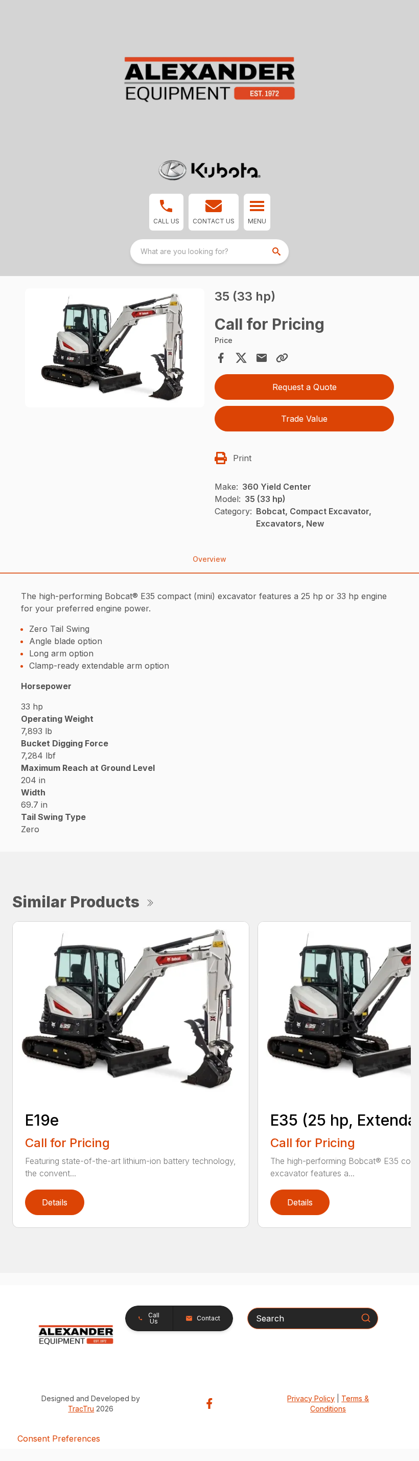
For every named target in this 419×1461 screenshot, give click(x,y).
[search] (277, 251)
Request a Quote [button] (304, 387)
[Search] (366, 1318)
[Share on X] (241, 358)
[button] (166, 212)
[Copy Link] (282, 358)
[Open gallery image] (114, 348)
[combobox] (209, 251)
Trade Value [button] (304, 419)
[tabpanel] (114, 349)
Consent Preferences (58, 1438)
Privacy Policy (311, 1398)
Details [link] (54, 1202)
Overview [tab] (209, 559)
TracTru (81, 1408)
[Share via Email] (261, 358)
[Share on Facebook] (221, 358)
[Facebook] (209, 1403)
